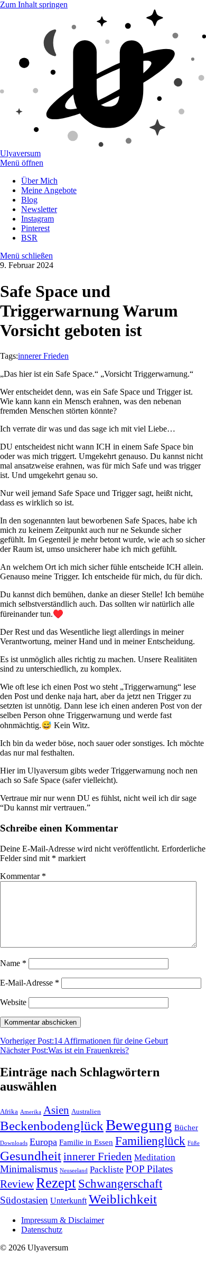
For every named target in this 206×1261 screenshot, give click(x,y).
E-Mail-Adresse (29, 982)
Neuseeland (74, 1170)
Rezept (56, 1183)
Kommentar (23, 876)
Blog (29, 199)
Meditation (154, 1157)
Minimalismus (29, 1168)
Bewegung (139, 1124)
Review (17, 1184)
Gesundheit (30, 1155)
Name (13, 963)
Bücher (186, 1127)
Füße (194, 1143)
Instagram (37, 218)
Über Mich (39, 180)
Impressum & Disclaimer (62, 1220)
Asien (56, 1110)
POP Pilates (149, 1168)
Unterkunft (68, 1200)
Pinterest (35, 228)
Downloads (13, 1143)
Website (13, 1002)
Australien (86, 1111)
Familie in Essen (86, 1142)
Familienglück (150, 1141)
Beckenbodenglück (52, 1126)
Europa (43, 1141)
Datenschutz (41, 1229)
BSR (29, 237)
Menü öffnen (21, 162)
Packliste (107, 1169)
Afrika (9, 1111)
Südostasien (24, 1200)
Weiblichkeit (123, 1199)
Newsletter (39, 209)
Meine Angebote (49, 190)
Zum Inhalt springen (34, 4)
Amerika (30, 1112)
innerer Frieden (43, 355)
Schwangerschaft (120, 1183)
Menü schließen (26, 255)
